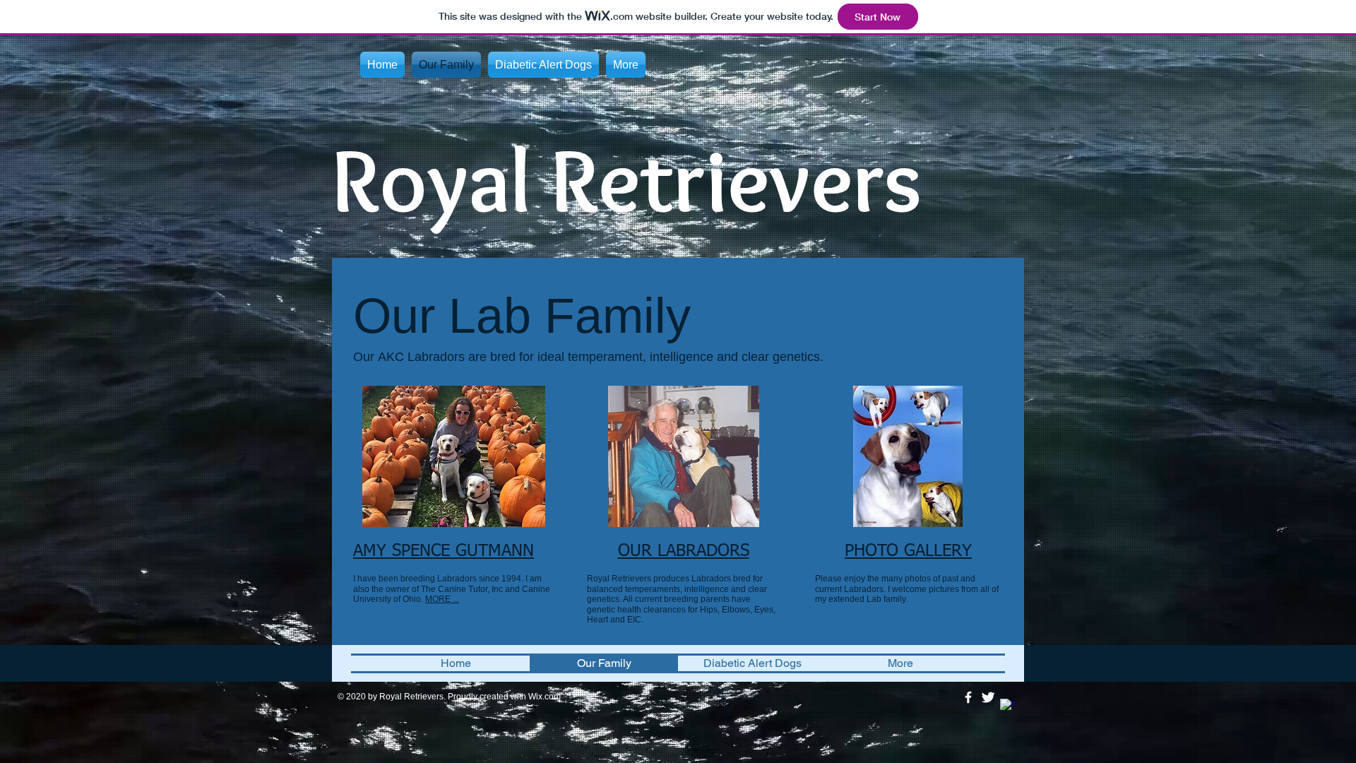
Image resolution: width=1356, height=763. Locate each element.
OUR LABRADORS (683, 551)
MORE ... (442, 599)
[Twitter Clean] (988, 697)
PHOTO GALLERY (908, 551)
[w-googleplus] (1008, 706)
